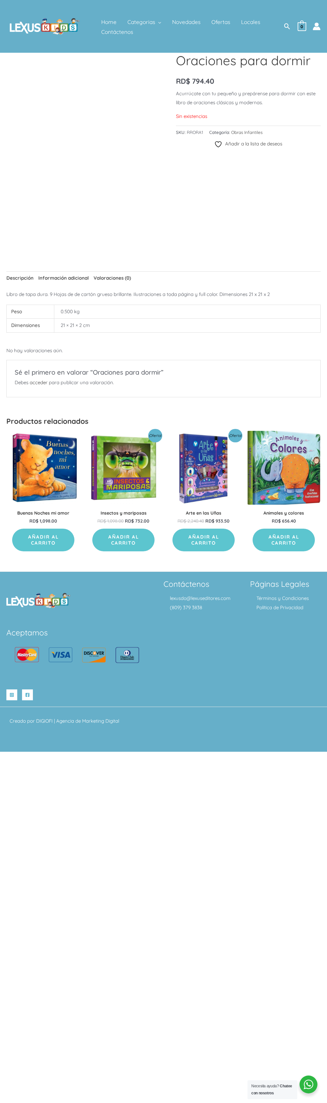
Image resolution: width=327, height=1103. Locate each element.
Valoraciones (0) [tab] (112, 278)
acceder (39, 382)
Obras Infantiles (246, 132)
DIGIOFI (44, 721)
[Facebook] (27, 694)
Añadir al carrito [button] (43, 540)
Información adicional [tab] (63, 278)
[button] (158, 22)
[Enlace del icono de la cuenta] (317, 26)
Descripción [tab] (20, 278)
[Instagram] (11, 694)
